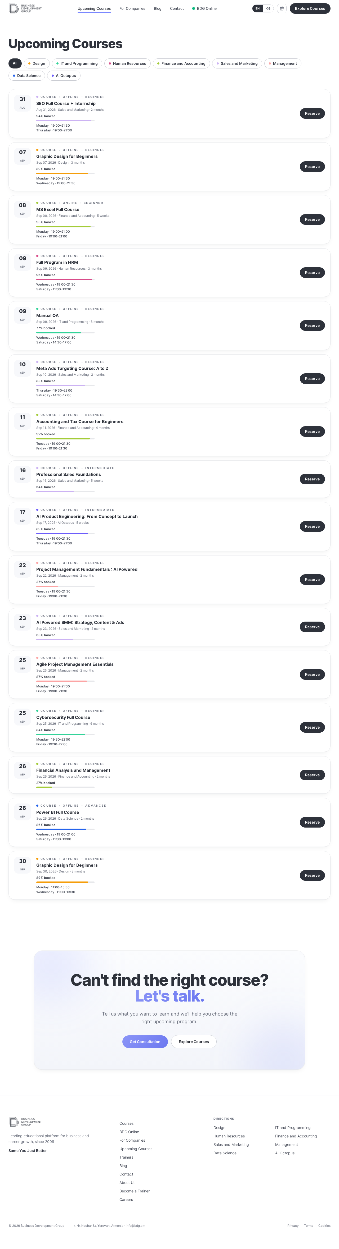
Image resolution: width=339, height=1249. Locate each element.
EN (258, 8)
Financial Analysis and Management (73, 770)
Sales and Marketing (239, 63)
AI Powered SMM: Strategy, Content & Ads (80, 622)
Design (39, 63)
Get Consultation (145, 1041)
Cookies (324, 1226)
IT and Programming (79, 63)
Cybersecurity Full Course (63, 717)
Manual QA (47, 315)
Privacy (293, 1226)
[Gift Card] (282, 8)
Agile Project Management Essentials (75, 664)
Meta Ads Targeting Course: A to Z (72, 368)
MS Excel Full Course (57, 209)
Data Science (29, 75)
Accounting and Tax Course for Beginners (79, 421)
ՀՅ (268, 8)
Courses (126, 1123)
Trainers (126, 1157)
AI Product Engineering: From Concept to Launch (87, 516)
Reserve (312, 113)
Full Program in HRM (57, 262)
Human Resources (129, 63)
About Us (127, 1182)
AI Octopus (66, 75)
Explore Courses (310, 8)
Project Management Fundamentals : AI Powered (86, 569)
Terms (308, 1226)
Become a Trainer (134, 1191)
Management (285, 63)
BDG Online (207, 8)
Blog (158, 8)
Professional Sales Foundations (68, 474)
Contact (177, 8)
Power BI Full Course (57, 812)
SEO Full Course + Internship (66, 103)
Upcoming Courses (94, 8)
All (15, 63)
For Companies (132, 8)
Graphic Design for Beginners (67, 156)
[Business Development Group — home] (25, 8)
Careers (126, 1199)
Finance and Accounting (184, 63)
